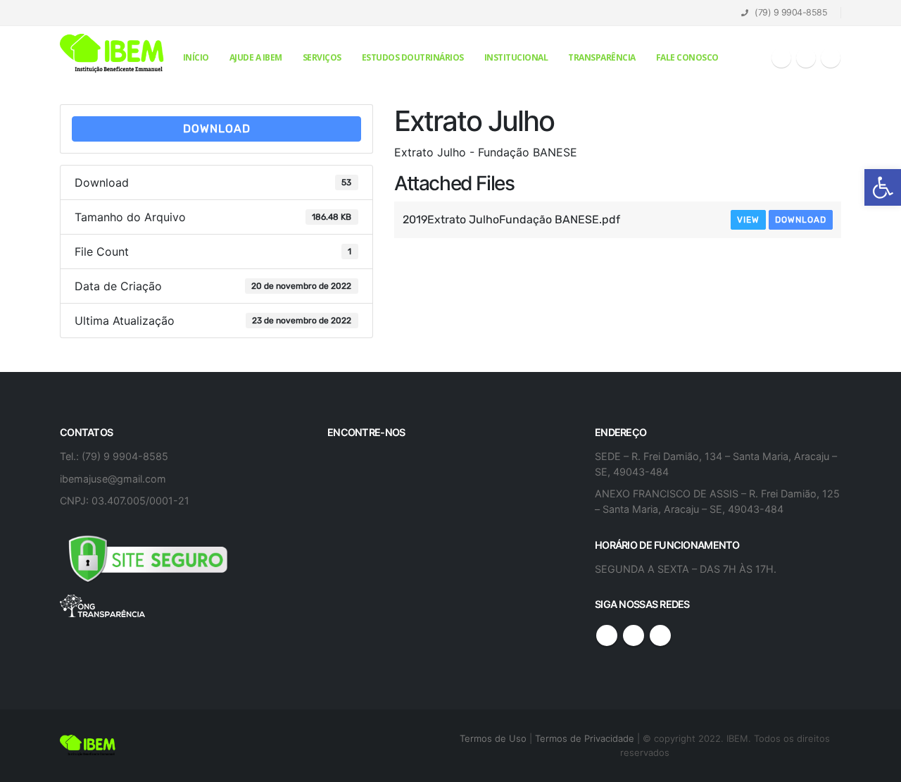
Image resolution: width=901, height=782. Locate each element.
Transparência (602, 57)
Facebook (606, 635)
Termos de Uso (494, 738)
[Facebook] (781, 58)
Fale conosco (687, 57)
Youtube (633, 635)
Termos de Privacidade (584, 738)
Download (217, 128)
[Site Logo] (112, 54)
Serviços (322, 57)
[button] (882, 187)
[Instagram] (830, 58)
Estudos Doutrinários (413, 57)
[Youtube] (806, 58)
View (748, 220)
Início (196, 57)
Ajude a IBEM (255, 57)
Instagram (660, 635)
